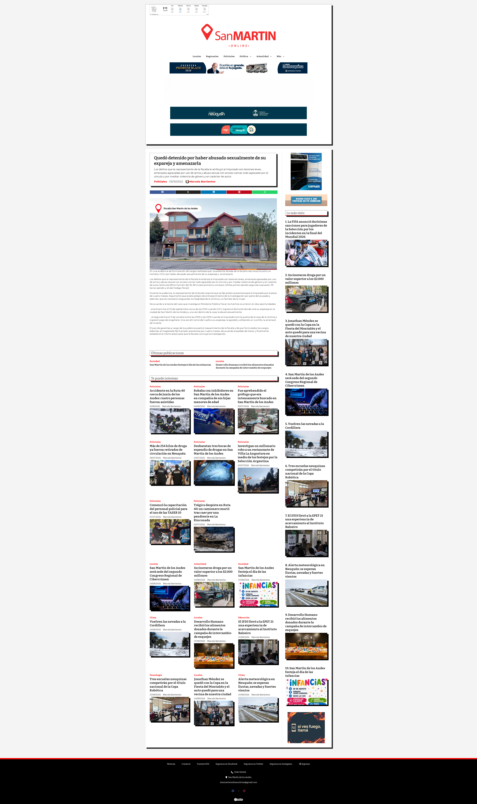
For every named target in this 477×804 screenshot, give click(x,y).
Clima (153, 617)
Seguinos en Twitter (253, 764)
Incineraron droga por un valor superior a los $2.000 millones (213, 571)
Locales (197, 56)
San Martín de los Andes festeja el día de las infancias (180, 364)
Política (244, 56)
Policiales (229, 56)
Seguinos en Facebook (226, 764)
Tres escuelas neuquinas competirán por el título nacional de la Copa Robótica (168, 684)
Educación (244, 617)
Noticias (171, 764)
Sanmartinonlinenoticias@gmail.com (238, 782)
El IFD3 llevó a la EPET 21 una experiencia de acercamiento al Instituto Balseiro (257, 627)
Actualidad (262, 56)
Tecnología (156, 675)
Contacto (186, 764)
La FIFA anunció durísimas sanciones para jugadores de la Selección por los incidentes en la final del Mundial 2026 (306, 229)
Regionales (212, 56)
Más (279, 56)
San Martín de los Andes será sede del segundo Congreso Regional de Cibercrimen (167, 573)
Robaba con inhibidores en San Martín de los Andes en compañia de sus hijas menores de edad (213, 396)
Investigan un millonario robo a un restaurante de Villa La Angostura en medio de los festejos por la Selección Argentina (257, 453)
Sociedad (155, 361)
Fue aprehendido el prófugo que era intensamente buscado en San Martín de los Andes (257, 396)
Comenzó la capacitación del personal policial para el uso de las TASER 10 (168, 508)
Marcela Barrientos (202, 181)
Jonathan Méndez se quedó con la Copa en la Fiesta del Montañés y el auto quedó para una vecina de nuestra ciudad (212, 686)
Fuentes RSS (203, 764)
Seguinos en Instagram (281, 764)
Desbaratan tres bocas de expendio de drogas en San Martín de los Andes (213, 449)
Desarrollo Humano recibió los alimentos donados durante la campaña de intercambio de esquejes (245, 366)
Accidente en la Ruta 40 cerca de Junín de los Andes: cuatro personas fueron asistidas (167, 396)
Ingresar (305, 764)
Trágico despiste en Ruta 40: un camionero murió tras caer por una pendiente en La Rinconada (212, 512)
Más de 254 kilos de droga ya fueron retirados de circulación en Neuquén (168, 449)
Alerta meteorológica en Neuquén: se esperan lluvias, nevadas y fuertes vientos (257, 684)
